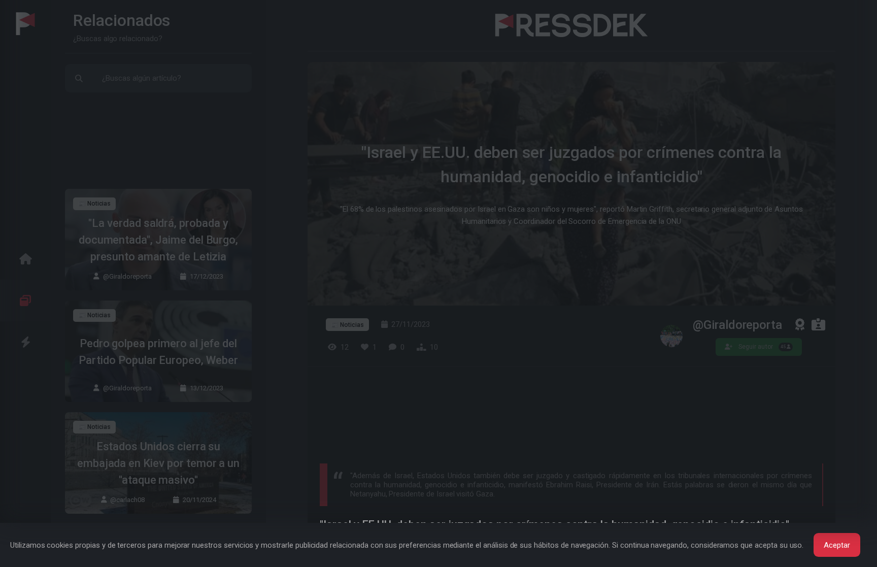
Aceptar (837, 545)
